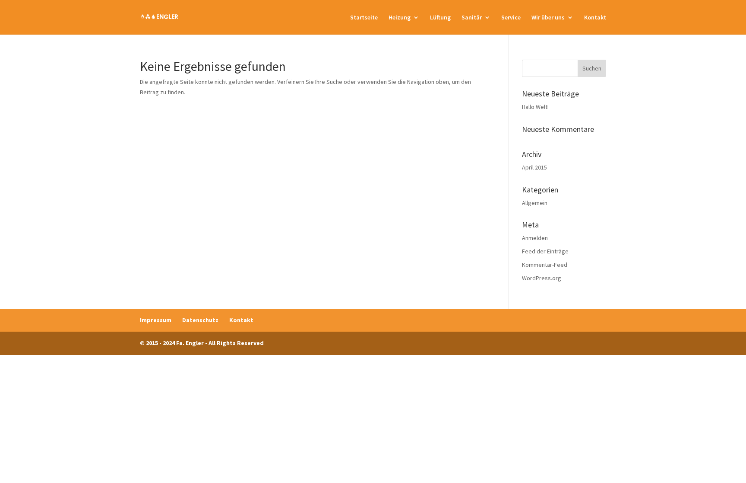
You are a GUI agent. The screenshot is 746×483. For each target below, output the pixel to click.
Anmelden (535, 238)
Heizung (400, 17)
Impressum (155, 320)
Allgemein (534, 203)
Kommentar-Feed (544, 265)
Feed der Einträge (545, 251)
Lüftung (440, 17)
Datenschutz (200, 320)
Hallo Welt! (535, 107)
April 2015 (534, 167)
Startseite (364, 17)
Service (511, 17)
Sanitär (472, 17)
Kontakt (595, 17)
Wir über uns (548, 17)
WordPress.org (541, 278)
